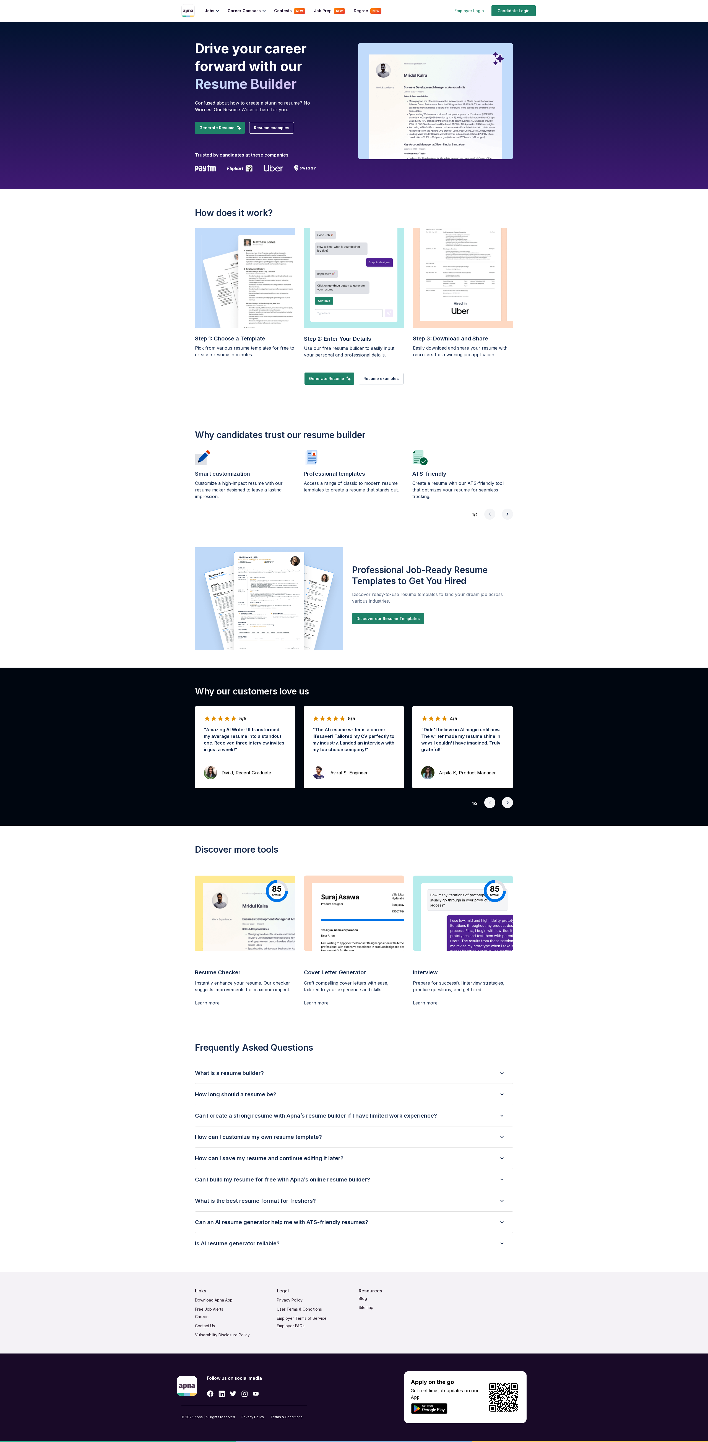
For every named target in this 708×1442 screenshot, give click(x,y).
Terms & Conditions (286, 1417)
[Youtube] (256, 1394)
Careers (202, 1316)
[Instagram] (244, 1394)
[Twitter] (233, 1393)
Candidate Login (514, 10)
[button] (354, 1073)
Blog (363, 1298)
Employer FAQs (290, 1325)
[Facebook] (210, 1393)
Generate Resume (217, 127)
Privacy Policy (252, 1417)
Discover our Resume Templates (388, 618)
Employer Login (469, 10)
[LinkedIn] (221, 1394)
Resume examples (271, 127)
